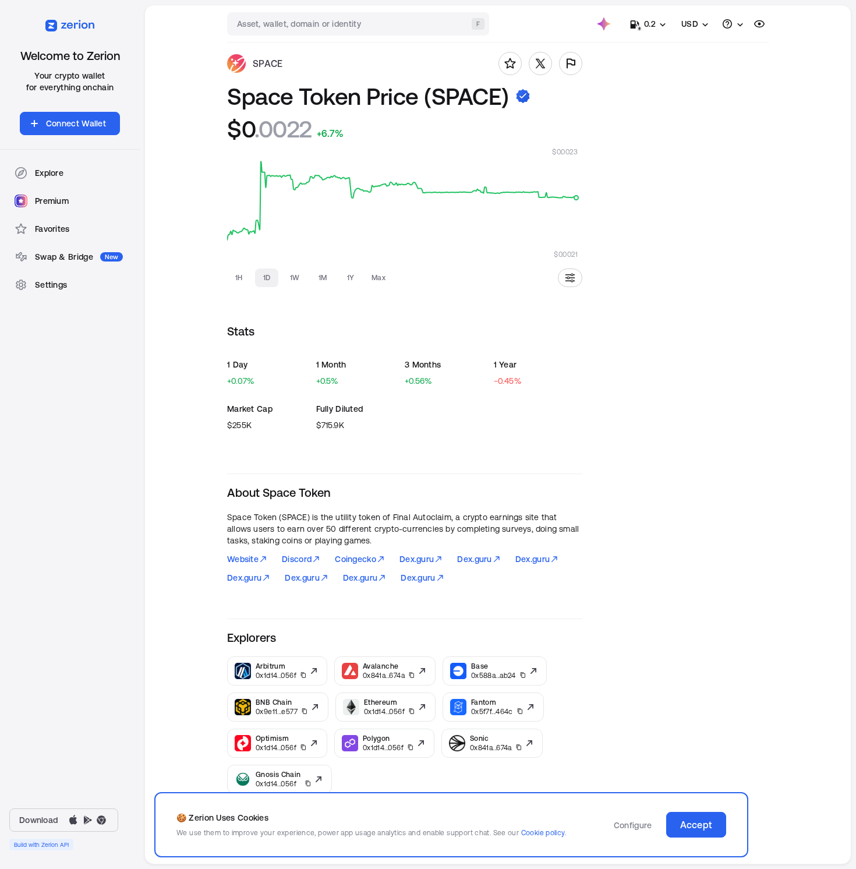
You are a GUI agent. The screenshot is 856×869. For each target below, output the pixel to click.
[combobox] (359, 24)
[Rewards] (604, 24)
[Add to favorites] (510, 63)
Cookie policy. (543, 832)
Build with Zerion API (41, 844)
